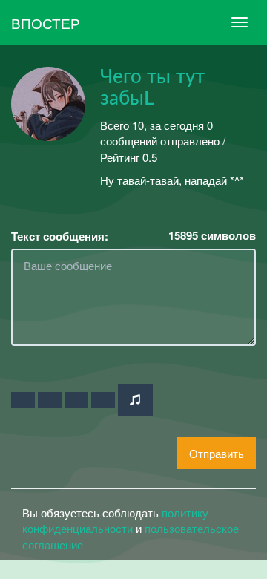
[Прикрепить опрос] (76, 400)
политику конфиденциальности (115, 520)
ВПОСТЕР (45, 23)
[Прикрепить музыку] (135, 400)
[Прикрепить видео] (50, 400)
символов (212, 235)
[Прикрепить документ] (103, 400)
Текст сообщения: (59, 236)
